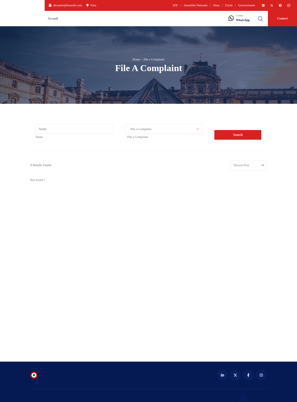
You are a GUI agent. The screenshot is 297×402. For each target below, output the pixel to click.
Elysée (229, 5)
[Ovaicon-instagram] (288, 5)
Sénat (216, 5)
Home (136, 59)
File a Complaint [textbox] (136, 137)
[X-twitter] (272, 5)
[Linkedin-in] (222, 375)
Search (238, 134)
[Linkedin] (263, 5)
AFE (175, 5)
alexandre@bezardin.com (67, 5)
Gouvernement (246, 5)
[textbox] (39, 137)
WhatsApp (243, 20)
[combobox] (39, 137)
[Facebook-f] (248, 375)
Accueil (53, 18)
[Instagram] (261, 375)
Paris (93, 5)
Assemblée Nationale (195, 5)
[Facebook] (280, 5)
